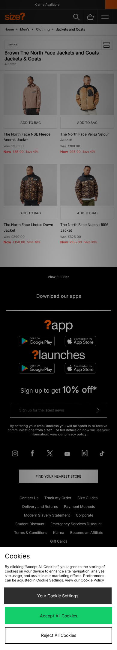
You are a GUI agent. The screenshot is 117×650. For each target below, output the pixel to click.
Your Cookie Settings (57, 595)
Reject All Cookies (58, 635)
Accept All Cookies (58, 615)
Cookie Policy (92, 580)
